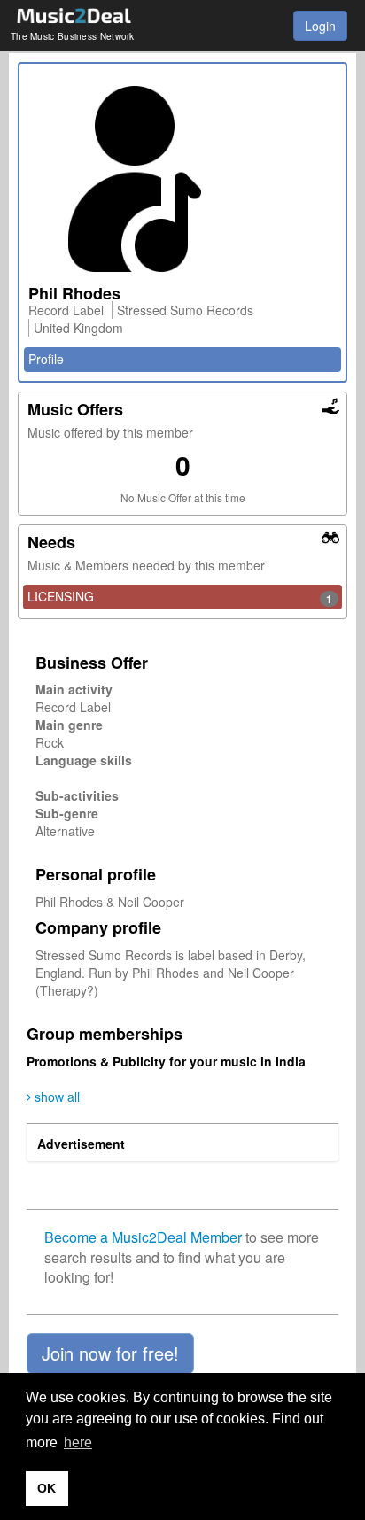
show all (55, 1096)
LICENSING (179, 597)
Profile (46, 359)
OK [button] (46, 1488)
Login (320, 26)
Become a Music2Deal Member (143, 1237)
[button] (110, 1353)
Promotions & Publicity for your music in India (166, 1061)
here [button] (78, 1442)
